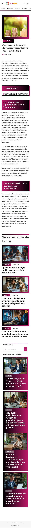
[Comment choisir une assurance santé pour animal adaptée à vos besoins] (15, 284)
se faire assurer (16, 211)
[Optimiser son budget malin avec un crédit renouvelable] (15, 253)
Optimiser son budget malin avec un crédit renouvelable (13, 270)
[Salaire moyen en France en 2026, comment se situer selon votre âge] (15, 366)
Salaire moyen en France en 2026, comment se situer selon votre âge (15, 382)
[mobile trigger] (3, 3)
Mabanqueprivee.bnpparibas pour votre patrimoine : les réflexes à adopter (15, 498)
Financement (6, 264)
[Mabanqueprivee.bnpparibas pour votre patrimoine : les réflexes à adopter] (15, 480)
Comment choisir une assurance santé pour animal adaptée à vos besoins (13, 302)
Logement (8, 40)
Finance (9, 375)
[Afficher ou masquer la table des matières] (23, 88)
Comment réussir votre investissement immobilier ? (16, 94)
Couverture (5, 295)
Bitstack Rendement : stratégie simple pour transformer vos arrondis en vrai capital (15, 461)
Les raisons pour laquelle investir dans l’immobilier (16, 93)
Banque (9, 491)
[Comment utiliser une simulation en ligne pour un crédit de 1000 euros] (15, 317)
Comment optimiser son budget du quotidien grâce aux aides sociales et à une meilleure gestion (15, 420)
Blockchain (9, 451)
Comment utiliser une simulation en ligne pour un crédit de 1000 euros (15, 334)
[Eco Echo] (11, 3)
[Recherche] (24, 3)
